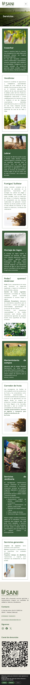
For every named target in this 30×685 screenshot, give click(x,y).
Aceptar (4, 682)
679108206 (4, 616)
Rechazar (11, 682)
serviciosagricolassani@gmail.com (11, 620)
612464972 (12, 616)
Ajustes (18, 682)
